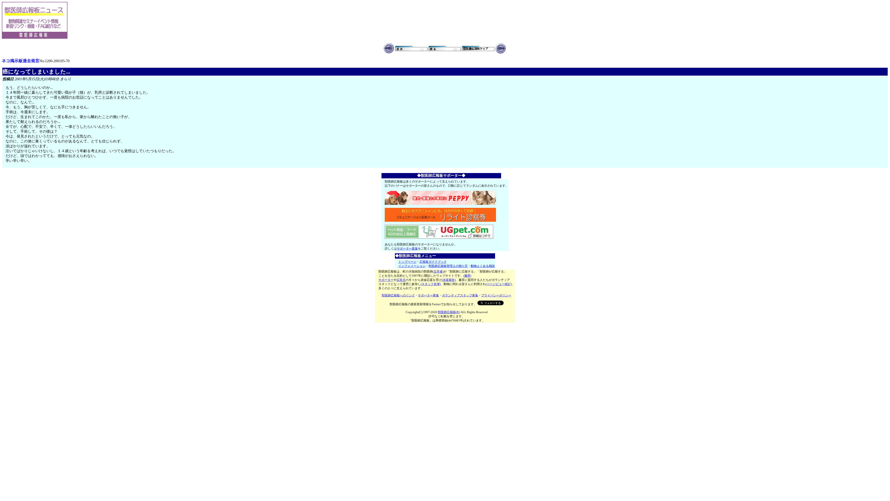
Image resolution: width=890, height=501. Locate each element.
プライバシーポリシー (496, 295)
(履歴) (467, 275)
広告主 (401, 280)
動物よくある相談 (483, 266)
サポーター (386, 280)
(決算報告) (449, 280)
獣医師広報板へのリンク (398, 295)
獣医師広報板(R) (449, 312)
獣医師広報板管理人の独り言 (448, 266)
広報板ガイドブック (433, 261)
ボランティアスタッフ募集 (460, 295)
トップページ (407, 261)
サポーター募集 (407, 248)
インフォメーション (412, 266)
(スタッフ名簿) (431, 284)
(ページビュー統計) (499, 284)
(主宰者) (438, 271)
